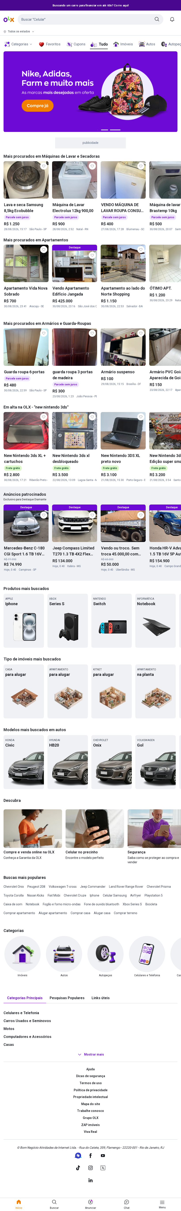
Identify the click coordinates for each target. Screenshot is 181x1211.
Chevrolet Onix (14, 886)
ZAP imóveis (90, 1125)
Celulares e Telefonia (21, 1013)
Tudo (103, 44)
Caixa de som (13, 904)
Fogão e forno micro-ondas (62, 904)
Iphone (94, 895)
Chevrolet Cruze (75, 895)
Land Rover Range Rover (126, 886)
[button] (90, 19)
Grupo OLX (90, 1118)
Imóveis (126, 44)
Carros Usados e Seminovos (27, 1021)
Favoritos (53, 44)
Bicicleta (151, 904)
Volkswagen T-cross (63, 886)
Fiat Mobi (54, 895)
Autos (150, 44)
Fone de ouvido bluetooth (101, 904)
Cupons (79, 44)
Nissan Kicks (35, 895)
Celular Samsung (115, 895)
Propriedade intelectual (90, 1097)
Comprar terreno (125, 913)
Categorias (19, 44)
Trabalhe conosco (90, 1111)
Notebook (32, 904)
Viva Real (90, 1131)
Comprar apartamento (19, 913)
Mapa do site (90, 1104)
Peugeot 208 (36, 886)
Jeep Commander (93, 886)
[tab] (25, 998)
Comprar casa (80, 913)
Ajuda (90, 1069)
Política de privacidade (90, 1090)
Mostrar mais (94, 1054)
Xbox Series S (132, 904)
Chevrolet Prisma (159, 886)
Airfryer (135, 895)
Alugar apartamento (53, 913)
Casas (9, 1045)
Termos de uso (90, 1083)
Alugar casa (102, 913)
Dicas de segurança (90, 1076)
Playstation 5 (154, 895)
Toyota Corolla (14, 895)
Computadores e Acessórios (27, 1037)
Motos (9, 1029)
